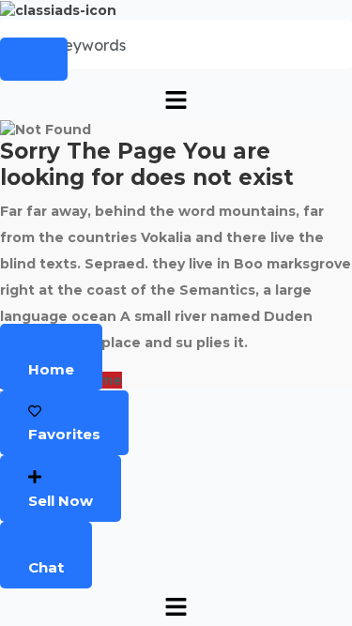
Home (51, 369)
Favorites (64, 434)
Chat (46, 567)
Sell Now (60, 501)
